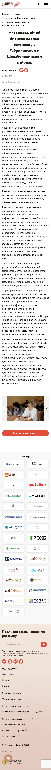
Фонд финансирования (12, 699)
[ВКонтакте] (21, 69)
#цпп (4, 82)
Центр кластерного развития (13, 725)
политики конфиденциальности (14, 653)
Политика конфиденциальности (16, 706)
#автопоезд (13, 82)
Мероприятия (8, 674)
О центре (6, 686)
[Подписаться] (44, 644)
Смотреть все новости (25, 433)
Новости (16, 14)
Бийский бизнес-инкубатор (13, 730)
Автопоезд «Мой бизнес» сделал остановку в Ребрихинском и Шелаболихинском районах (19, 22)
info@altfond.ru (8, 751)
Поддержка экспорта (11, 693)
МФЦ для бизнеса (9, 736)
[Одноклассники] (26, 69)
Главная (5, 14)
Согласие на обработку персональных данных (22, 712)
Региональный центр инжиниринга (16, 719)
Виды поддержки (9, 668)
